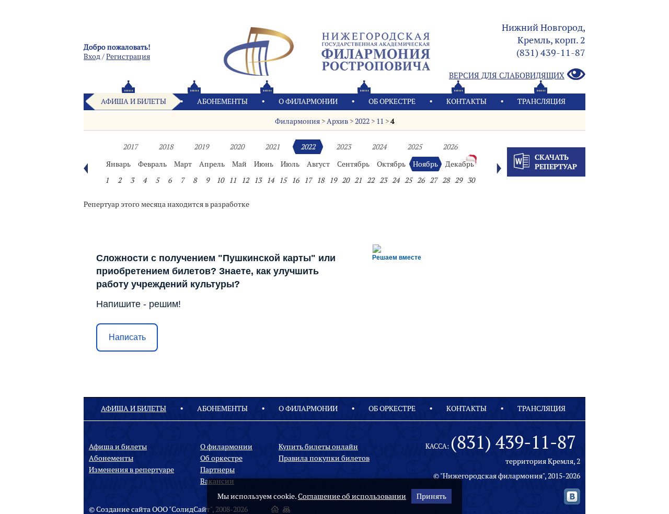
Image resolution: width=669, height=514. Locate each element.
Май (239, 164)
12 (245, 180)
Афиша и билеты (133, 101)
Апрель (212, 164)
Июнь (263, 164)
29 (458, 180)
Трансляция (541, 101)
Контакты (466, 101)
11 (380, 121)
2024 (379, 146)
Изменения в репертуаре (131, 469)
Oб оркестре (392, 101)
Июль (290, 164)
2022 (362, 121)
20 (345, 180)
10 (220, 180)
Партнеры (217, 469)
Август (318, 164)
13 (257, 180)
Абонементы (222, 101)
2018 (165, 146)
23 (383, 180)
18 (320, 180)
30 (471, 180)
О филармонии (308, 101)
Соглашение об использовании (352, 496)
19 (333, 180)
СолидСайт (190, 509)
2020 (236, 146)
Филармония (297, 121)
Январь (118, 164)
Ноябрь (425, 164)
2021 (272, 146)
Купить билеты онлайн (318, 446)
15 (282, 180)
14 (270, 180)
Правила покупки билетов (324, 458)
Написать (127, 337)
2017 (130, 146)
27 (433, 180)
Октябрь (391, 164)
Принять (431, 496)
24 (395, 180)
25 (408, 180)
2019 (201, 146)
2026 (450, 146)
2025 (414, 146)
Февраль (152, 164)
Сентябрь (353, 164)
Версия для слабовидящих (506, 75)
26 (420, 180)
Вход (92, 56)
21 (358, 180)
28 (445, 180)
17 (308, 180)
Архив (337, 121)
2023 (343, 146)
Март (183, 164)
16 (295, 180)
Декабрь (459, 164)
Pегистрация (128, 56)
